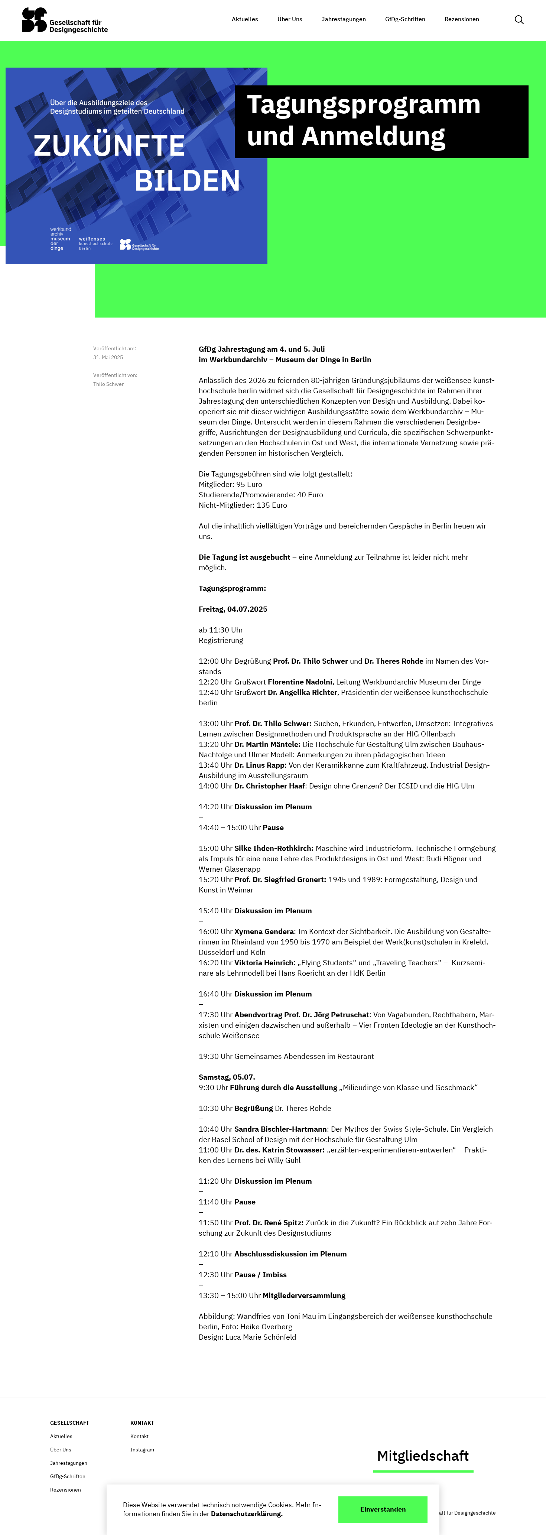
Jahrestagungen (344, 20)
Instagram (142, 1450)
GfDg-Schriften (405, 20)
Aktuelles (245, 20)
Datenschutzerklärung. (247, 1514)
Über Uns (289, 20)
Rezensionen (462, 20)
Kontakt (139, 1436)
